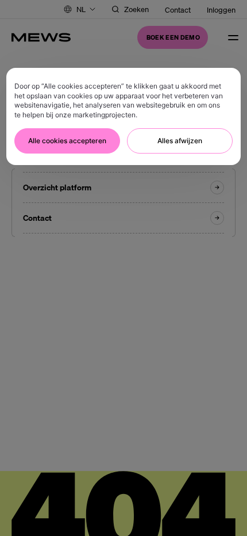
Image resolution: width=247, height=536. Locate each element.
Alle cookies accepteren (67, 140)
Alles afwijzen (179, 140)
